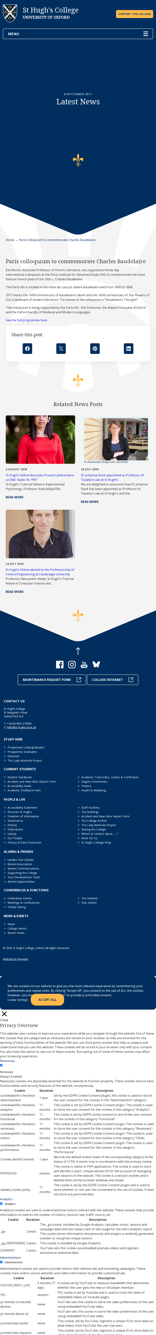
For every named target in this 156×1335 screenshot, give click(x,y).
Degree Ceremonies (94, 781)
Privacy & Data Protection (24, 842)
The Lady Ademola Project (25, 760)
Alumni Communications (23, 868)
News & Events (16, 916)
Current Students (20, 769)
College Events (17, 928)
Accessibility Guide (19, 786)
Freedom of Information (23, 816)
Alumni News (16, 933)
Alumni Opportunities (21, 881)
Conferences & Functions (26, 890)
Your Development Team (24, 877)
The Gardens (89, 898)
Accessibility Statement (22, 807)
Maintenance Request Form (47, 680)
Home (10, 240)
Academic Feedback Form (24, 790)
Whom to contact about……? (99, 834)
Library (12, 834)
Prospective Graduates (22, 752)
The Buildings (90, 812)
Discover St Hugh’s (20, 812)
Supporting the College (22, 873)
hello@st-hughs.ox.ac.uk (21, 727)
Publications (15, 829)
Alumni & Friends (18, 852)
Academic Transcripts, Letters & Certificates (109, 777)
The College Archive (94, 820)
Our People (15, 838)
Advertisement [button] (10, 1257)
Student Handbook (20, 777)
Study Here (13, 739)
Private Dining (17, 907)
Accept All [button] (47, 1000)
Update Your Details (21, 860)
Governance (15, 820)
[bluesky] (96, 667)
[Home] (10, 26)
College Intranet (107, 680)
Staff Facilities (90, 807)
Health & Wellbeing (93, 790)
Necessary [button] (7, 1061)
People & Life (14, 799)
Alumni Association (20, 864)
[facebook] (60, 667)
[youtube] (84, 667)
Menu (13, 34)
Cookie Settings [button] (18, 1000)
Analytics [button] (6, 1199)
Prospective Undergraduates (26, 747)
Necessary (6, 1072)
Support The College (134, 14)
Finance (86, 786)
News (11, 924)
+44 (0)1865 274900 (19, 723)
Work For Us (89, 838)
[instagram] (72, 667)
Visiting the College (93, 829)
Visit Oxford (88, 902)
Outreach (14, 756)
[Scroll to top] (78, 651)
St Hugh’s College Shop (96, 842)
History (12, 825)
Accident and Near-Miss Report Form (32, 781)
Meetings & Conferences (24, 902)
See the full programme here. (27, 320)
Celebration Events (20, 898)
